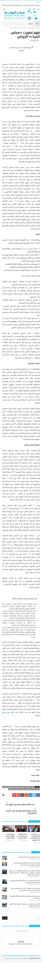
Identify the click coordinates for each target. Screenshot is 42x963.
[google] (18, 795)
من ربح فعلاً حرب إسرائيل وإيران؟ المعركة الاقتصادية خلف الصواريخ (35, 837)
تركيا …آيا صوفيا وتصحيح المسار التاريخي (29, 857)
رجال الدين (36, 789)
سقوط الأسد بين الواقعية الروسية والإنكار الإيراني (10, 836)
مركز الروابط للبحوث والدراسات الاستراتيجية (17, 958)
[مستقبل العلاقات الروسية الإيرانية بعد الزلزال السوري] (21, 828)
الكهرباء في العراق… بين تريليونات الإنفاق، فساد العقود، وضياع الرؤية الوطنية (24, 905)
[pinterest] (14, 795)
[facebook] (38, 795)
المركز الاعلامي (31, 27)
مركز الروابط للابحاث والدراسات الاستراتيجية (21, 944)
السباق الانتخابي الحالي (8, 787)
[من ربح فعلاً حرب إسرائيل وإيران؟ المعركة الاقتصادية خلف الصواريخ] (34, 828)
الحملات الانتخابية (20, 787)
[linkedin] (30, 795)
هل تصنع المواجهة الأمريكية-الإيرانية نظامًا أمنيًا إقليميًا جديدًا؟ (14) (25, 897)
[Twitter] (34, 9)
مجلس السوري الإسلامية (26, 789)
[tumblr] (22, 795)
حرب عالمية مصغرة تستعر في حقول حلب (20, 803)
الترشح (28, 787)
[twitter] (34, 795)
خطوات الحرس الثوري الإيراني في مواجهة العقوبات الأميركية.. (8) (21, 5)
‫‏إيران (33, 787)
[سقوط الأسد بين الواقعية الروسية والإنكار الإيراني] (8, 828)
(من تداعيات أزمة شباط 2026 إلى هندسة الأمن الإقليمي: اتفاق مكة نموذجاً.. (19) (27, 864)
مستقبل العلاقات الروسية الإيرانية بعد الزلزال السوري (22, 836)
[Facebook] (38, 9)
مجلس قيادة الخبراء (13, 789)
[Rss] (30, 9)
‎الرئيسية (38, 27)
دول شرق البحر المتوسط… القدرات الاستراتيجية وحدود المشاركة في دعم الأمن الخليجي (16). (25, 889)
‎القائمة (31, 24)
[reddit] (26, 795)
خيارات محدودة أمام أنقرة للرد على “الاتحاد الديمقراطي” (21, 811)
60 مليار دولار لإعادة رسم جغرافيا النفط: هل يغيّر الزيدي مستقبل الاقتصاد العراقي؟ (25, 881)
